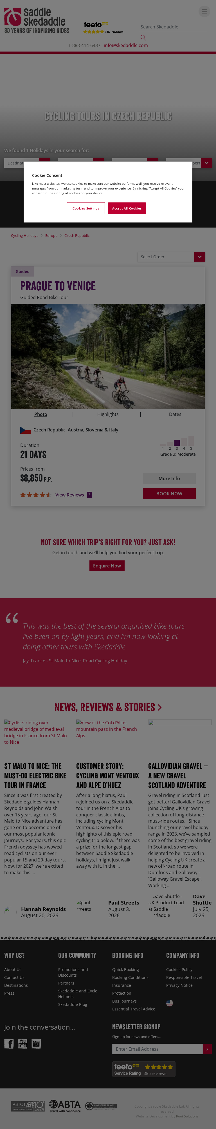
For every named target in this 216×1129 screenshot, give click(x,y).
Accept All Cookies (126, 208)
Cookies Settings (86, 208)
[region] (108, 192)
